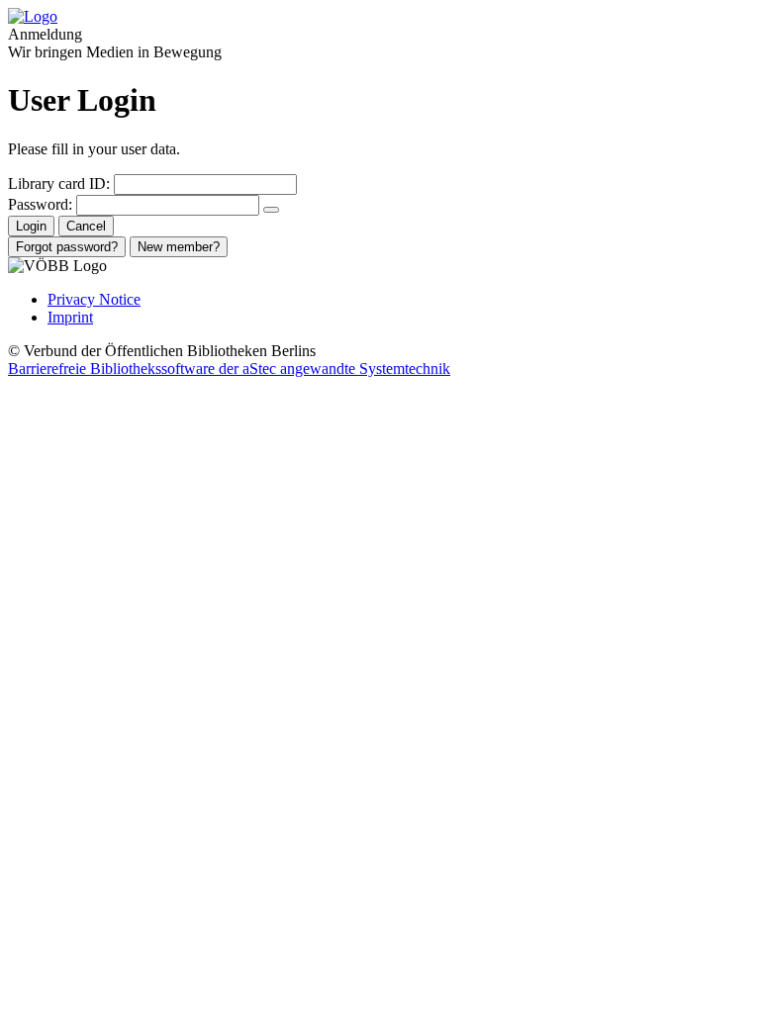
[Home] (32, 16)
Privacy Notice (94, 299)
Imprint (70, 317)
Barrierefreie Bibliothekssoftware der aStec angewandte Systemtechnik (229, 368)
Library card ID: (59, 183)
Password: (40, 204)
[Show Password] (271, 210)
